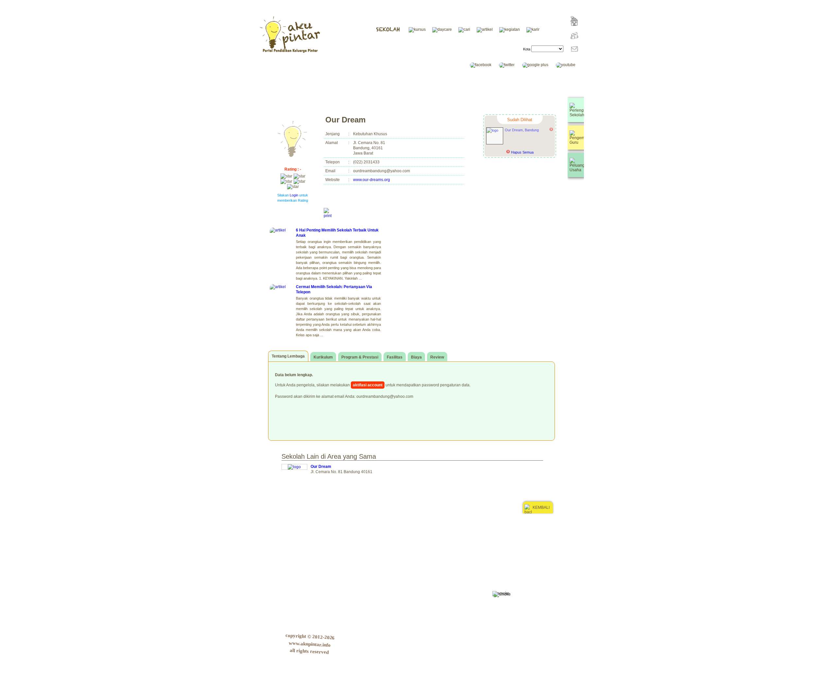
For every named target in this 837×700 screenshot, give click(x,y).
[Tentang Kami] (572, 44)
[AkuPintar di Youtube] (569, 65)
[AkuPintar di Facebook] (484, 65)
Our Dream (321, 466)
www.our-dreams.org (371, 179)
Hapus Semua (522, 152)
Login (294, 195)
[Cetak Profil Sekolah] (328, 213)
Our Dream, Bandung (522, 130)
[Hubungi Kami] (572, 57)
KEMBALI (541, 507)
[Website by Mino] (574, 530)
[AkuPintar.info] (573, 30)
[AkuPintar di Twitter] (510, 65)
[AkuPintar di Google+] (538, 65)
